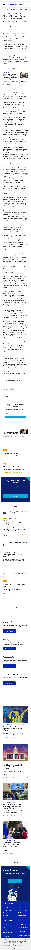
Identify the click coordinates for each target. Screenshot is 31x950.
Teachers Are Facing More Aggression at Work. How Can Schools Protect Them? (13, 844)
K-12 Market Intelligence (23, 935)
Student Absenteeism (13, 581)
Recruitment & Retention (15, 518)
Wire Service (5, 382)
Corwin (21, 598)
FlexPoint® (15, 459)
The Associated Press (9, 21)
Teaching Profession (8, 72)
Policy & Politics (14, 9)
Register (6, 535)
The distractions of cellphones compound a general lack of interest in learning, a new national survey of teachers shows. (15, 83)
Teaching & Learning (24, 9)
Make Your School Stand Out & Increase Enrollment (13, 455)
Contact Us (21, 907)
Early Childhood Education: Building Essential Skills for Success (12, 554)
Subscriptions (6, 927)
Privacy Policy (6, 944)
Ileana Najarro (6, 436)
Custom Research (22, 937)
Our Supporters (6, 917)
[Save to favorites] (15, 26)
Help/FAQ (20, 912)
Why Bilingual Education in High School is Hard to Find (10, 432)
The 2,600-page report (9, 44)
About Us (5, 907)
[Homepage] (16, 4)
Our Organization (7, 910)
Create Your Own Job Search (15, 693)
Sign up (15, 496)
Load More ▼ (15, 862)
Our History (5, 912)
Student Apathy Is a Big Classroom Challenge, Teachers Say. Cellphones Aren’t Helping (10, 77)
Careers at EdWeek (7, 920)
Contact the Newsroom (23, 917)
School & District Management (13, 13)
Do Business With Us (23, 924)
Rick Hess (5, 777)
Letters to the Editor (23, 910)
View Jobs (8, 631)
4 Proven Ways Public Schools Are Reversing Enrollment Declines (14, 468)
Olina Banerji (6, 815)
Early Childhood (7, 549)
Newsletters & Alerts (7, 929)
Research (12, 389)
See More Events (15, 607)
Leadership (7, 9)
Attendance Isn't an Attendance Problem (14, 585)
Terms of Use (21, 946)
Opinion (22, 724)
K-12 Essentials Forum (18, 549)
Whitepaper (6, 451)
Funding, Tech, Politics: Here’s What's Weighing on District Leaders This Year (13, 806)
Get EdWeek (6, 924)
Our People (5, 915)
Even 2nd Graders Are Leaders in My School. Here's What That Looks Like (14, 728)
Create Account (15, 881)
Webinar (5, 520)
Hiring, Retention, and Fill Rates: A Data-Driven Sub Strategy (14, 524)
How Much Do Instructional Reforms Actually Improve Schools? (12, 767)
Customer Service (22, 915)
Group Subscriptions (7, 932)
